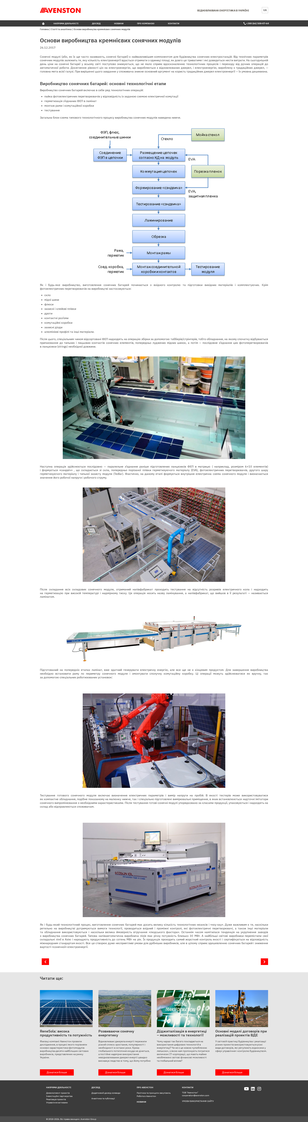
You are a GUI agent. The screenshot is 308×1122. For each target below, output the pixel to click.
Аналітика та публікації (103, 1098)
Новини (119, 23)
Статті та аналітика (61, 29)
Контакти (173, 23)
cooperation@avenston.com (195, 1095)
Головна (44, 29)
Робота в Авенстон (146, 1096)
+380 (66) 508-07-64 (257, 23)
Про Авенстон (145, 1087)
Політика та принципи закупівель (154, 1093)
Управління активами (57, 1102)
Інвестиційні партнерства (59, 1096)
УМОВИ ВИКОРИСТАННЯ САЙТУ (198, 1101)
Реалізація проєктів (56, 1099)
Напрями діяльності (65, 23)
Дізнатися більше (57, 1072)
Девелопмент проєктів (58, 1093)
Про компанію (145, 23)
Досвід (96, 23)
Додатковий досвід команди (105, 1093)
